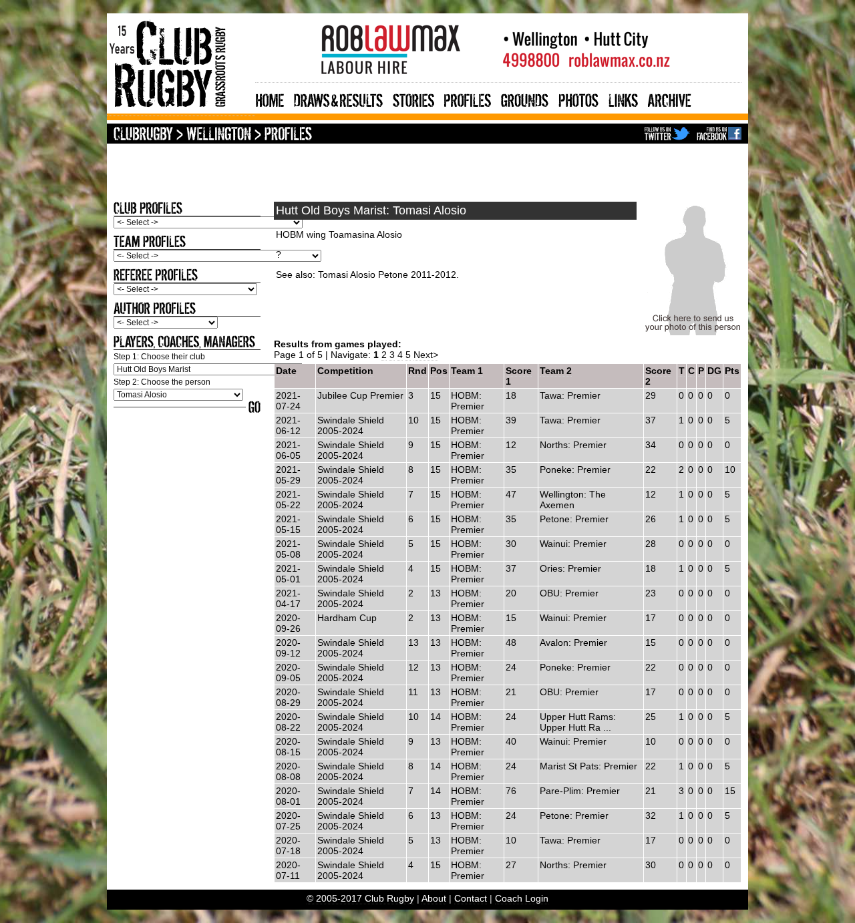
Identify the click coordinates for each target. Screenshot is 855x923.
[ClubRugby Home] (143, 135)
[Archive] (669, 98)
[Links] (623, 98)
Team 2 (556, 370)
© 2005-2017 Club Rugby (360, 898)
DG (714, 370)
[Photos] (578, 98)
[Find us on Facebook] (719, 135)
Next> (425, 354)
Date (286, 370)
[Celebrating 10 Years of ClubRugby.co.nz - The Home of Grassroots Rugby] (181, 110)
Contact (470, 898)
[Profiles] (467, 98)
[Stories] (413, 98)
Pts (732, 370)
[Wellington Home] (218, 135)
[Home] (269, 98)
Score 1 (519, 376)
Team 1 (467, 370)
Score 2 (658, 376)
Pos (439, 370)
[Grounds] (524, 98)
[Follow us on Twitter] (667, 135)
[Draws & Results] (338, 98)
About (433, 898)
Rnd (417, 370)
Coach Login (521, 898)
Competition (345, 370)
